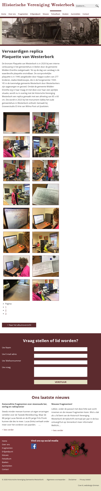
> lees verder (8, 429)
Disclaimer (73, 479)
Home (3, 14)
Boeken (65, 14)
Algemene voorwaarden (56, 479)
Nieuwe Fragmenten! (61, 404)
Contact (86, 14)
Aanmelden (75, 14)
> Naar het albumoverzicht (19, 325)
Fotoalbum (55, 14)
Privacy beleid (85, 479)
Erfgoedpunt (35, 14)
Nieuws (46, 14)
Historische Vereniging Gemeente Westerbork (26, 479)
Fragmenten (23, 14)
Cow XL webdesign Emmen (88, 485)
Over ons (12, 14)
